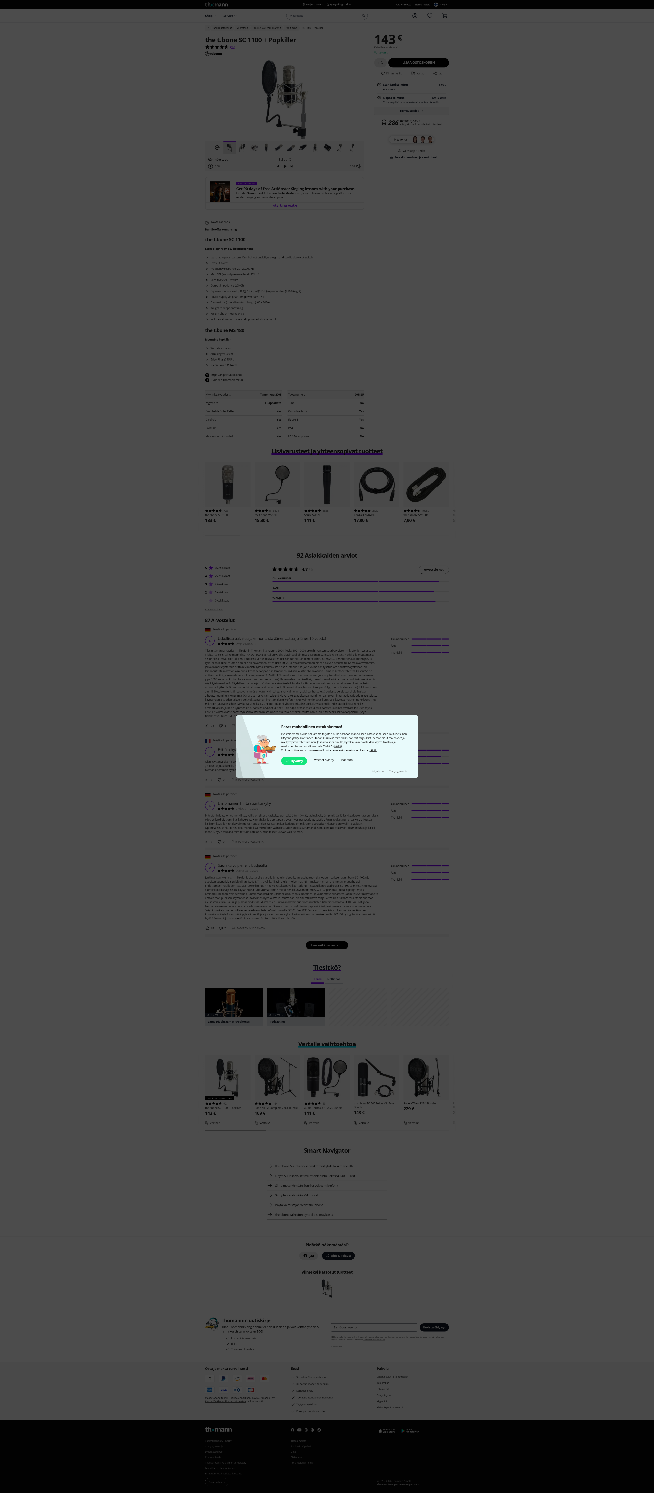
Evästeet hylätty (323, 760)
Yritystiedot (378, 771)
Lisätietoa (346, 760)
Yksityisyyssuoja (398, 771)
